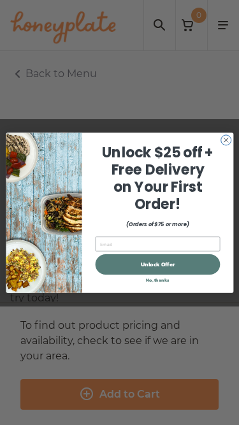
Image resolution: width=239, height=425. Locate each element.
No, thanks (157, 280)
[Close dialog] (226, 139)
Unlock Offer (157, 264)
